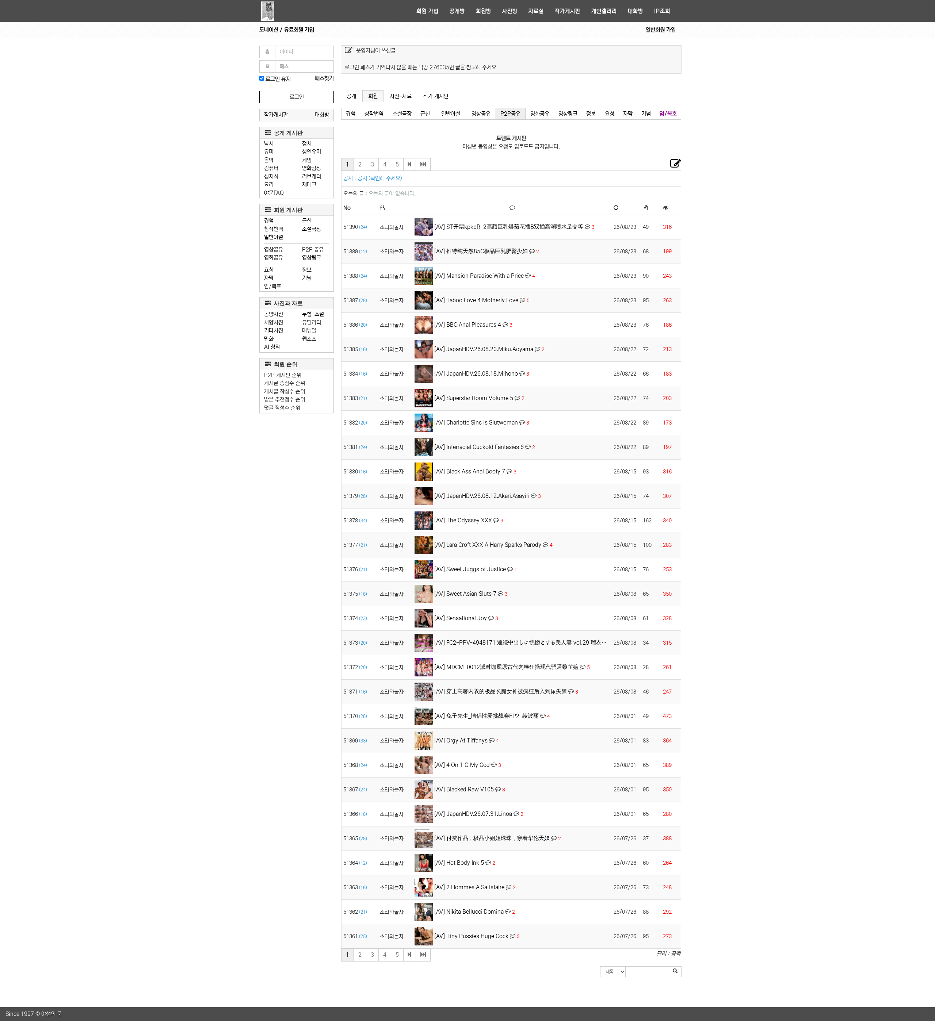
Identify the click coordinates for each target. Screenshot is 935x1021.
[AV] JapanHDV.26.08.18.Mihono (476, 374)
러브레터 (311, 176)
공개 (351, 96)
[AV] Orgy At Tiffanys (461, 740)
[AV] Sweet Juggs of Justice (470, 569)
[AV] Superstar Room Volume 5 (473, 398)
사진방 (510, 11)
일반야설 (273, 237)
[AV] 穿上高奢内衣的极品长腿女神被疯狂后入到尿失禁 (500, 691)
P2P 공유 (313, 249)
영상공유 (273, 249)
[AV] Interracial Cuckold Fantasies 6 (479, 447)
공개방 (457, 11)
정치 (307, 144)
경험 (269, 221)
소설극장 (311, 229)
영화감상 (311, 168)
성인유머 (311, 152)
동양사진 (273, 314)
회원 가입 (427, 11)
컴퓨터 (271, 168)
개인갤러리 (604, 11)
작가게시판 (567, 11)
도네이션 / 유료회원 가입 (286, 30)
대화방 (635, 11)
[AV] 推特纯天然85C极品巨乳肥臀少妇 (481, 251)
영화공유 (273, 257)
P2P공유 (510, 114)
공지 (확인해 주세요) (380, 178)
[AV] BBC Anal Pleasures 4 (467, 325)
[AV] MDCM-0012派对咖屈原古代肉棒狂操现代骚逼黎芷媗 (506, 667)
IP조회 (662, 11)
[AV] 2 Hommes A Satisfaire (469, 887)
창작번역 (273, 229)
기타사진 (273, 330)
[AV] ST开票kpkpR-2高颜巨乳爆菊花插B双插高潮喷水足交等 (508, 227)
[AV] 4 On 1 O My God (462, 765)
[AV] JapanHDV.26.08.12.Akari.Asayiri (482, 496)
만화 (269, 339)
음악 (269, 160)
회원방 (483, 11)
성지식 (271, 176)
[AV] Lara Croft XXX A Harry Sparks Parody (487, 545)
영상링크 (311, 257)
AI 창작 (272, 347)
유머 (269, 152)
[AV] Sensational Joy (460, 618)
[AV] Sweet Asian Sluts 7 (465, 594)
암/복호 (272, 286)
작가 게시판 (436, 96)
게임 (307, 160)
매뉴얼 (309, 330)
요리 (269, 184)
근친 (307, 221)
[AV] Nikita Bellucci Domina (469, 912)
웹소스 (309, 339)
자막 (269, 278)
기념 (307, 278)
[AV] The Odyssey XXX (463, 520)
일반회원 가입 (661, 30)
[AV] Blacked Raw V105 (464, 789)
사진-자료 (401, 96)
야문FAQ (274, 193)
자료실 (536, 11)
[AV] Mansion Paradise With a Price (479, 276)
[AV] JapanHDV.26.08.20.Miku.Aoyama (483, 349)
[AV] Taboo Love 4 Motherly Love (476, 300)
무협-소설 (313, 314)
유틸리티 (311, 322)
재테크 (309, 184)
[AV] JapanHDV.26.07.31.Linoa (473, 814)
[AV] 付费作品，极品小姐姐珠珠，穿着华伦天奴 (492, 838)
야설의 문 (51, 1014)
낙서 (269, 144)
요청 (269, 270)
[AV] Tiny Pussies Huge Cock (471, 936)
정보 (307, 270)
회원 (373, 96)
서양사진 (273, 322)
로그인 (297, 97)
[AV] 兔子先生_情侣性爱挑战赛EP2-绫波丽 (486, 716)
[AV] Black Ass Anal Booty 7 (469, 471)
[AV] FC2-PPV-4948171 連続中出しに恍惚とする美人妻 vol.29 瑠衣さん (523, 643)
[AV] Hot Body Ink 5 (459, 863)
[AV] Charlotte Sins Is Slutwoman (476, 422)
